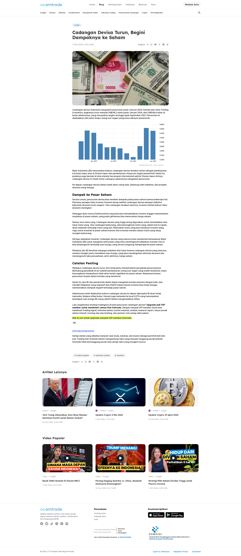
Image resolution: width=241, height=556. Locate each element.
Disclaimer (196, 551)
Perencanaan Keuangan (128, 13)
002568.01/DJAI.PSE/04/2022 (161, 539)
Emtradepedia (156, 13)
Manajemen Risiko (90, 13)
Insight (43, 13)
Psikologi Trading (108, 13)
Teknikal (61, 13)
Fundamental (73, 13)
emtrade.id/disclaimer (83, 331)
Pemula (52, 13)
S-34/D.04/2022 (124, 537)
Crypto (144, 13)
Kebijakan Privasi (180, 551)
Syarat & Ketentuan (161, 551)
